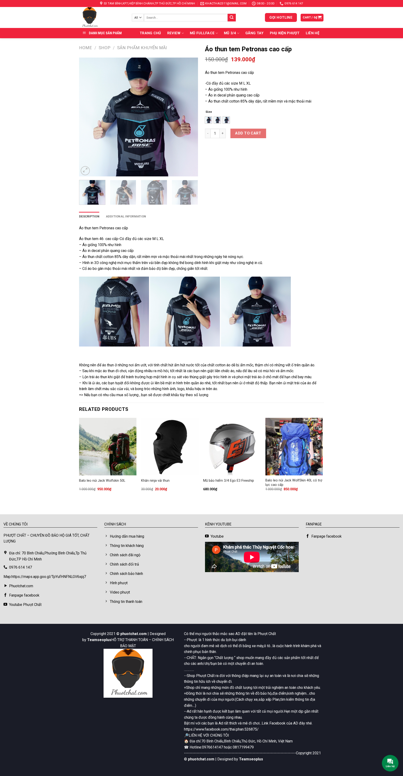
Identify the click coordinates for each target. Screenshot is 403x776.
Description (89, 216)
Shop (104, 47)
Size (208, 111)
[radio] (208, 120)
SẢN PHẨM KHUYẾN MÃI (142, 47)
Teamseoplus (99, 640)
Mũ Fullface (202, 33)
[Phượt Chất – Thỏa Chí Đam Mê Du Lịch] (102, 17)
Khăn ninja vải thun (155, 481)
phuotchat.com (133, 634)
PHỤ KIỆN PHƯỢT (285, 33)
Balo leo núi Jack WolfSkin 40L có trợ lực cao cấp (293, 482)
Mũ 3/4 (230, 33)
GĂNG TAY (254, 33)
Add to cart (248, 133)
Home (85, 47)
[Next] (190, 117)
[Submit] (232, 18)
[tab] (89, 216)
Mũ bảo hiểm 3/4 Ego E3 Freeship (228, 481)
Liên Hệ (312, 33)
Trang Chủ (150, 33)
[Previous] (87, 117)
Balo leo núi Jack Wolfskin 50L (102, 481)
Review (174, 33)
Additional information (126, 216)
